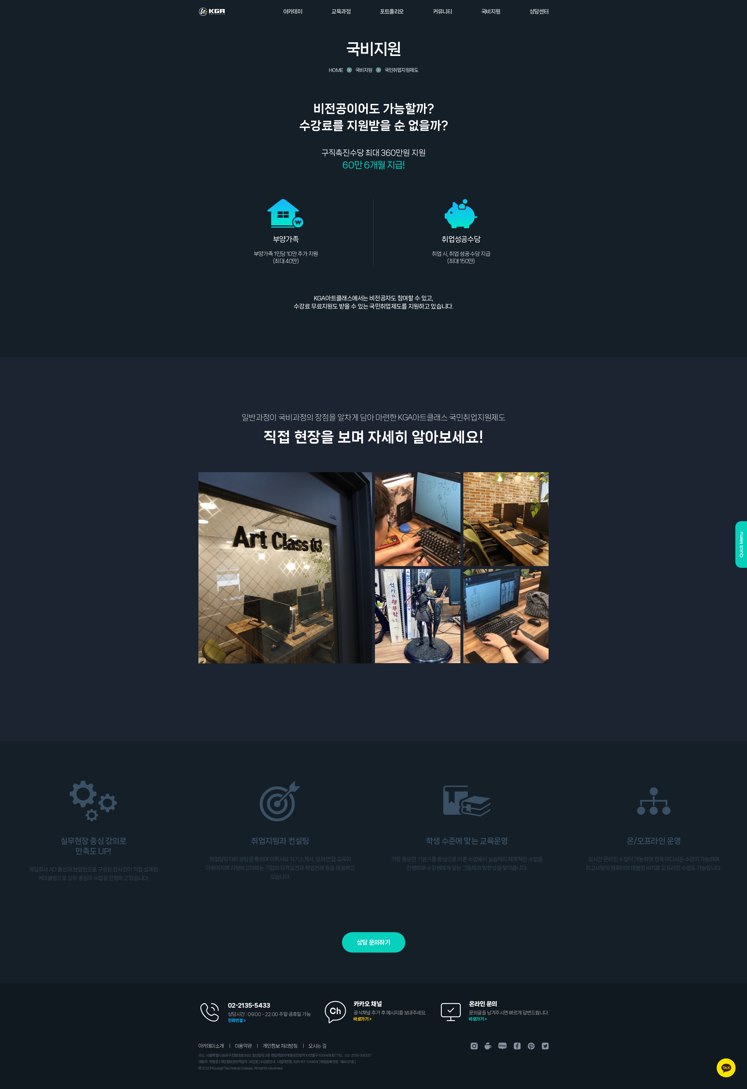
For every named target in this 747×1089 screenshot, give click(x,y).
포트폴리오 (392, 12)
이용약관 (243, 1045)
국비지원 (490, 12)
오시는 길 (317, 1045)
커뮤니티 (442, 12)
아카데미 (292, 12)
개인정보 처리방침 (280, 1045)
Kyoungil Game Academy (211, 12)
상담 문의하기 (373, 942)
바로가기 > (362, 1019)
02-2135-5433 (249, 1005)
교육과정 (340, 12)
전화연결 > (237, 1020)
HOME (336, 70)
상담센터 (539, 12)
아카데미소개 (211, 1045)
